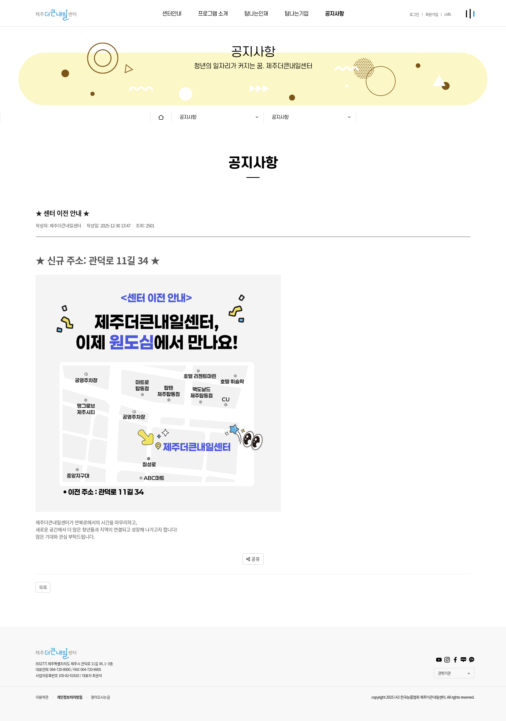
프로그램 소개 (213, 14)
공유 (255, 559)
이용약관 (42, 697)
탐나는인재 (256, 14)
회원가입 (431, 14)
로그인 (414, 14)
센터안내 (171, 14)
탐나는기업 (296, 14)
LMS (447, 14)
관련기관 (444, 673)
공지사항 (334, 14)
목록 (43, 587)
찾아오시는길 (100, 697)
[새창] (439, 659)
